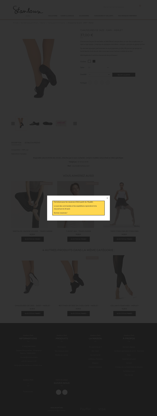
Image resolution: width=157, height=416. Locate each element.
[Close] (107, 198)
